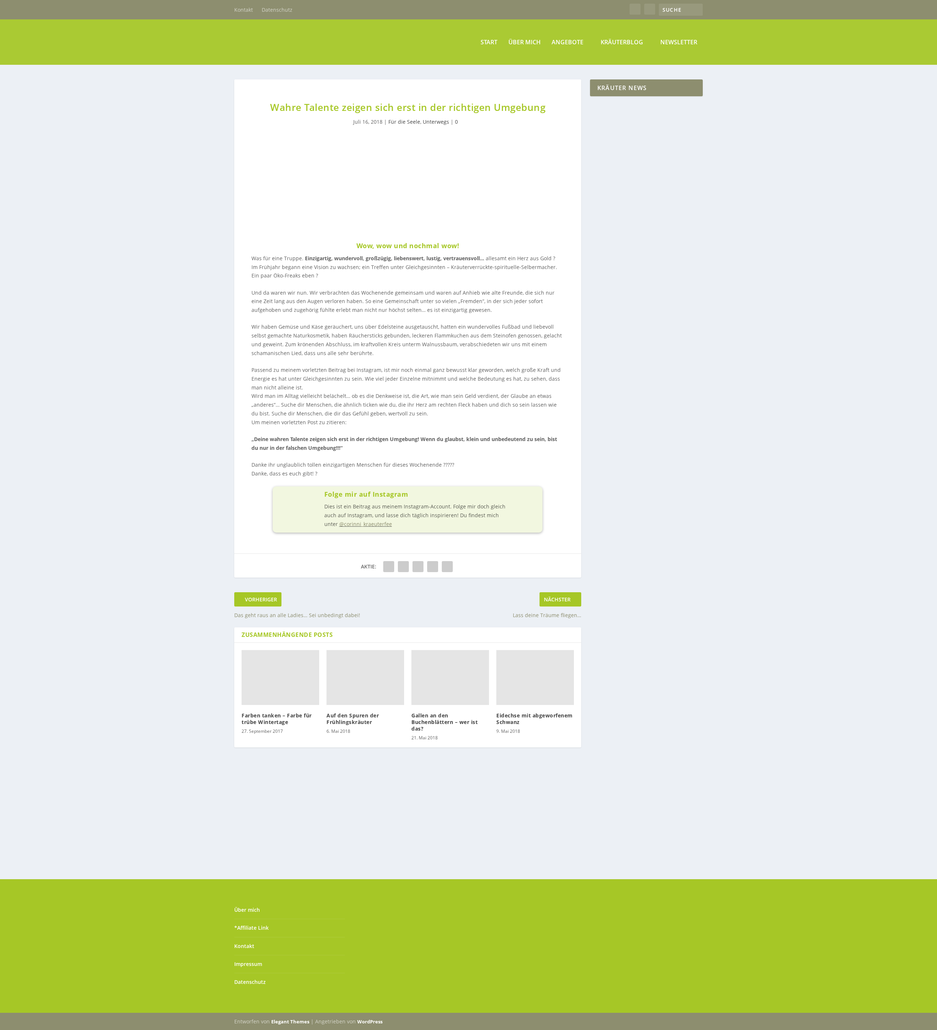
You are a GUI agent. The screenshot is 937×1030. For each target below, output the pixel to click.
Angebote (567, 42)
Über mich (524, 42)
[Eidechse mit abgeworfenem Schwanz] (535, 677)
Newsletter (678, 42)
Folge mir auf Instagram (366, 494)
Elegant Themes (290, 1021)
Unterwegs (436, 121)
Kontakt (243, 9)
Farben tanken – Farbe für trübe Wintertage (277, 718)
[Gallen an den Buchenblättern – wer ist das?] (450, 677)
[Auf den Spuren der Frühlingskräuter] (365, 677)
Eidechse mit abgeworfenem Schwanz (534, 718)
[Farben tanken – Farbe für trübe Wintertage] (280, 677)
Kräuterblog (622, 42)
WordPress (369, 1021)
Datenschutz (277, 9)
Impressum (248, 963)
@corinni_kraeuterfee (365, 523)
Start (489, 42)
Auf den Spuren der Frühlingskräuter (352, 718)
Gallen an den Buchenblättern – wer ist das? (444, 722)
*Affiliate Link (251, 927)
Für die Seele (404, 121)
